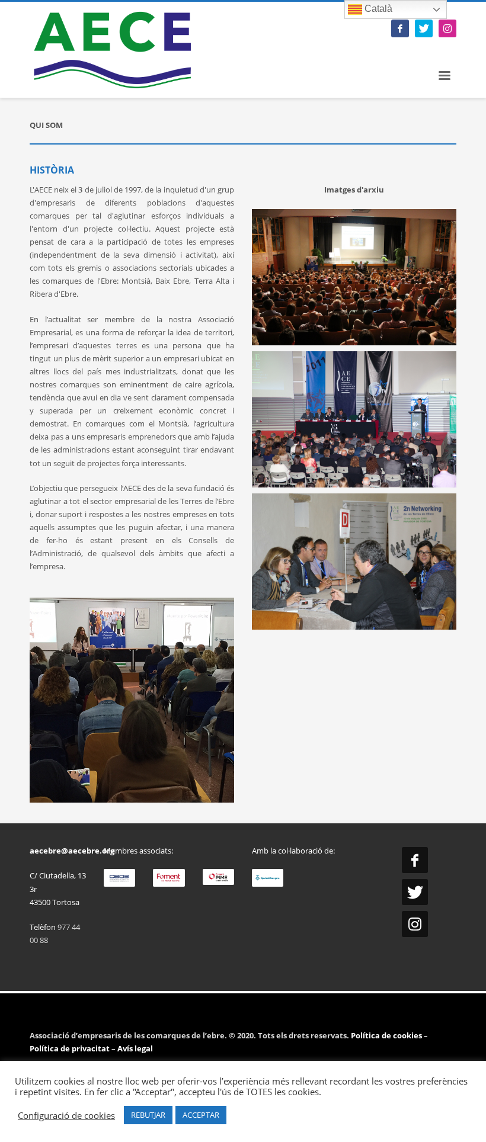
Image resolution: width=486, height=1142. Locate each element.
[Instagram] (447, 28)
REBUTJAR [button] (148, 1114)
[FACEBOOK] (400, 28)
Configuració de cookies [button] (66, 1115)
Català (377, 9)
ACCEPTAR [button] (201, 1114)
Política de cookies (387, 1035)
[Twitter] (424, 28)
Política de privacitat (70, 1048)
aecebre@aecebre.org (72, 850)
